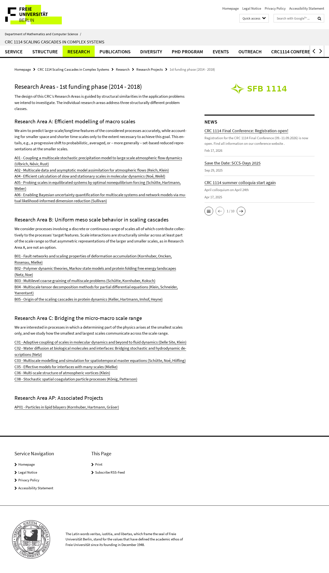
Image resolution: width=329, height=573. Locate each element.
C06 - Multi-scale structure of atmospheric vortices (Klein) (62, 372)
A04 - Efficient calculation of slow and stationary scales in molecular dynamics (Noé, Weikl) (89, 176)
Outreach (250, 51)
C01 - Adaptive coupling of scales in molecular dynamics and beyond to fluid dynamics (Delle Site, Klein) (100, 342)
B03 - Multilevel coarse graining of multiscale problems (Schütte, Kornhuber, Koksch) (84, 280)
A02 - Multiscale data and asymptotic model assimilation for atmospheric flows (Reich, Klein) (91, 170)
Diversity (151, 51)
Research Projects (149, 69)
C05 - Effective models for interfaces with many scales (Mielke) (66, 366)
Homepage (230, 8)
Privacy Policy (275, 8)
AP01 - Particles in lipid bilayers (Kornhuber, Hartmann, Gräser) (66, 407)
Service (14, 51)
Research (78, 51)
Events (221, 51)
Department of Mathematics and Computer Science (43, 34)
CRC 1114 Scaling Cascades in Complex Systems (54, 42)
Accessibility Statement (306, 8)
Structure (45, 51)
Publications (115, 51)
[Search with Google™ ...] (319, 18)
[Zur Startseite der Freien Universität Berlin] (40, 14)
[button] (313, 51)
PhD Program (187, 51)
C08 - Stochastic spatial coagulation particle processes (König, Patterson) (75, 379)
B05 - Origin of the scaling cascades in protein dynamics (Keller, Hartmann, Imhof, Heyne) (88, 299)
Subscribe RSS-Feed (110, 472)
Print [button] (98, 464)
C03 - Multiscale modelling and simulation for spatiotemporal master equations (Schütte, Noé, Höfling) (100, 360)
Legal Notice (251, 8)
